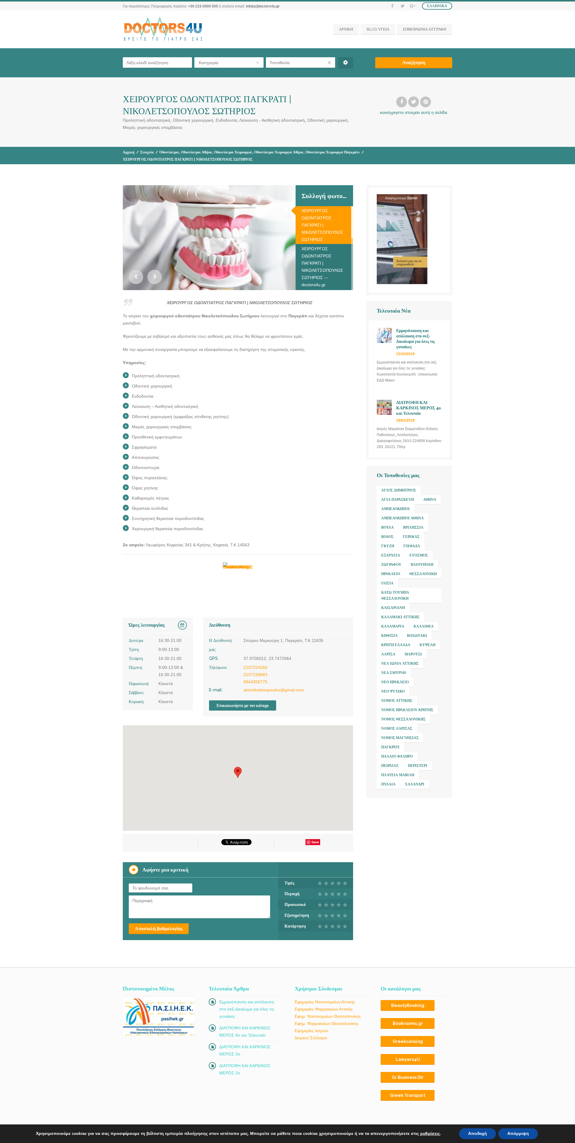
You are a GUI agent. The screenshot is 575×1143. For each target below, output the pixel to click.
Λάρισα (388, 654)
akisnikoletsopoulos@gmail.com (273, 689)
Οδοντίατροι (169, 152)
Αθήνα (429, 499)
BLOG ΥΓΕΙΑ (378, 29)
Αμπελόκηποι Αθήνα (402, 518)
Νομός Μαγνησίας (400, 738)
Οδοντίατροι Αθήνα (196, 152)
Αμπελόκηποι (395, 509)
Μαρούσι (413, 654)
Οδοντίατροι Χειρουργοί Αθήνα (278, 152)
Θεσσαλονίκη (423, 574)
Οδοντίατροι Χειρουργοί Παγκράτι (332, 152)
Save (315, 842)
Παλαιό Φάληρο (397, 756)
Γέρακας (411, 537)
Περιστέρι (417, 766)
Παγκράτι (390, 747)
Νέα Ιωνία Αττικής (400, 663)
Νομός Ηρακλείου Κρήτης (407, 710)
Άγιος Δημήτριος (398, 490)
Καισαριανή (393, 608)
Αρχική (128, 152)
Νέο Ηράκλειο (395, 682)
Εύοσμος (418, 555)
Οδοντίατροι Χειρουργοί (233, 152)
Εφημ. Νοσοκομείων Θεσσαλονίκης (328, 1016)
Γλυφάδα (411, 546)
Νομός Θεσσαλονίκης (403, 719)
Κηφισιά (389, 636)
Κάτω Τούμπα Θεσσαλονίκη (395, 595)
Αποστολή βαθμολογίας (159, 928)
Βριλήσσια (413, 527)
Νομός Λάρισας (396, 728)
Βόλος (387, 537)
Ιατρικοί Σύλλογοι (311, 1037)
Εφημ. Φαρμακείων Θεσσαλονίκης (326, 1023)
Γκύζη (387, 546)
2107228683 (255, 674)
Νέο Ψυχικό (393, 691)
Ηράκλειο (390, 574)
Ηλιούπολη (422, 565)
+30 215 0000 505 (203, 6)
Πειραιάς (390, 766)
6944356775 (255, 681)
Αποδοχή (477, 1133)
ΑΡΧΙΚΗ (346, 29)
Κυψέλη (427, 645)
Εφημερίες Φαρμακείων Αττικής (324, 1009)
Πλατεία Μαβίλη (397, 775)
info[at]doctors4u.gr (263, 6)
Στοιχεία (147, 152)
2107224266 (255, 667)
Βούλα (387, 527)
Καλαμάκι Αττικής (400, 617)
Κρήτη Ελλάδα (395, 645)
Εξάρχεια (390, 555)
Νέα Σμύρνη (393, 673)
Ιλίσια (387, 583)
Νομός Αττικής (396, 701)
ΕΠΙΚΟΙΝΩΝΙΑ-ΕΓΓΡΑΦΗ (424, 29)
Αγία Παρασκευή (397, 499)
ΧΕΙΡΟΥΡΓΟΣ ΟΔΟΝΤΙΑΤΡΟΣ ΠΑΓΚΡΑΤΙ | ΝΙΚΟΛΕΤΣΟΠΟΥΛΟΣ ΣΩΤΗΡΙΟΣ (322, 225)
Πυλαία (388, 784)
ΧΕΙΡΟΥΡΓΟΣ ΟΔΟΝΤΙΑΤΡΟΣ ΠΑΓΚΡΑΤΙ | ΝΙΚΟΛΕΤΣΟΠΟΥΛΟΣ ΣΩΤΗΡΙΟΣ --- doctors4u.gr (322, 266)
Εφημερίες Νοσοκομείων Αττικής (325, 1001)
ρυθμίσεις (430, 1133)
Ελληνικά (437, 6)
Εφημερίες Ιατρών (311, 1030)
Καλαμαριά (392, 626)
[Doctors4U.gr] (164, 29)
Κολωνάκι (417, 636)
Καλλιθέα (424, 626)
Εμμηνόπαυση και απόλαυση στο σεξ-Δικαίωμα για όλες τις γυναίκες (246, 1009)
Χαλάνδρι (414, 784)
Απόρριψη (518, 1133)
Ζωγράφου (391, 565)
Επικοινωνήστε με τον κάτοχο (243, 705)
